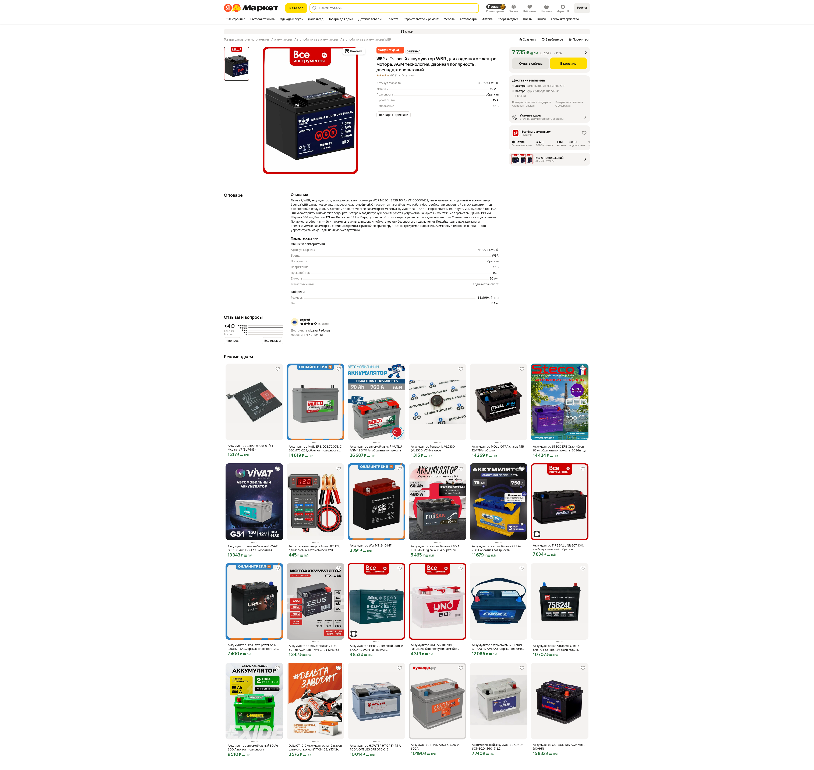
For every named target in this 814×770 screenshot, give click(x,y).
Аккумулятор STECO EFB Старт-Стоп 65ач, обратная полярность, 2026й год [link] (559, 448)
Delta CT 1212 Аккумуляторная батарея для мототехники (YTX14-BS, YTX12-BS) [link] (315, 747)
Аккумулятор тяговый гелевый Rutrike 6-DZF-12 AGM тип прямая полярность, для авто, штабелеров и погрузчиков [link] (376, 648)
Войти (582, 8)
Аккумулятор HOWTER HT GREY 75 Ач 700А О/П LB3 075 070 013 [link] (376, 747)
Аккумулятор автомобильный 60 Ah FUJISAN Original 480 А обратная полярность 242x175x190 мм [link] (436, 548)
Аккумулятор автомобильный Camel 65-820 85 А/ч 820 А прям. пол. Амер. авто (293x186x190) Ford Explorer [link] (498, 647)
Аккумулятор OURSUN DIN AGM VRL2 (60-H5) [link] (559, 746)
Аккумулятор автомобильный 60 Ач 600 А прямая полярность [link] (253, 747)
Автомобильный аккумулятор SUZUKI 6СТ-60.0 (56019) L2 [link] (498, 746)
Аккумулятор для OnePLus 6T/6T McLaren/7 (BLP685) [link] (250, 447)
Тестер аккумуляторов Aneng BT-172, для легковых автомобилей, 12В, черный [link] (314, 548)
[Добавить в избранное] (278, 369)
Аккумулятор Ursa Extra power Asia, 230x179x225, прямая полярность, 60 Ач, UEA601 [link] (253, 647)
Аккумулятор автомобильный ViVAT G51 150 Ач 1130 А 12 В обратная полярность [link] (252, 548)
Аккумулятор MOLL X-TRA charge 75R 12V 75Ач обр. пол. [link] (498, 448)
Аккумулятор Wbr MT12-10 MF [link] (371, 545)
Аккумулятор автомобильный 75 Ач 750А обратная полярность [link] (496, 548)
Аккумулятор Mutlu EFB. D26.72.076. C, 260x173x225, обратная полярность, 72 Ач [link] (315, 448)
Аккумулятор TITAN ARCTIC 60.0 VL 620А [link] (435, 746)
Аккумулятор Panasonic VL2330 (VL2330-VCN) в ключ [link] (433, 448)
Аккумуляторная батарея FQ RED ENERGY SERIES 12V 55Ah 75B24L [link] (556, 647)
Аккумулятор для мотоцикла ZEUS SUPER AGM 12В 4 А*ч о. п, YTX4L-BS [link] (314, 647)
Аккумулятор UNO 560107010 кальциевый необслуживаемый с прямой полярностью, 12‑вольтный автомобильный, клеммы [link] (435, 647)
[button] (407, 31)
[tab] (236, 19)
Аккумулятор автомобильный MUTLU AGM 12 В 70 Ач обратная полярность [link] (376, 448)
